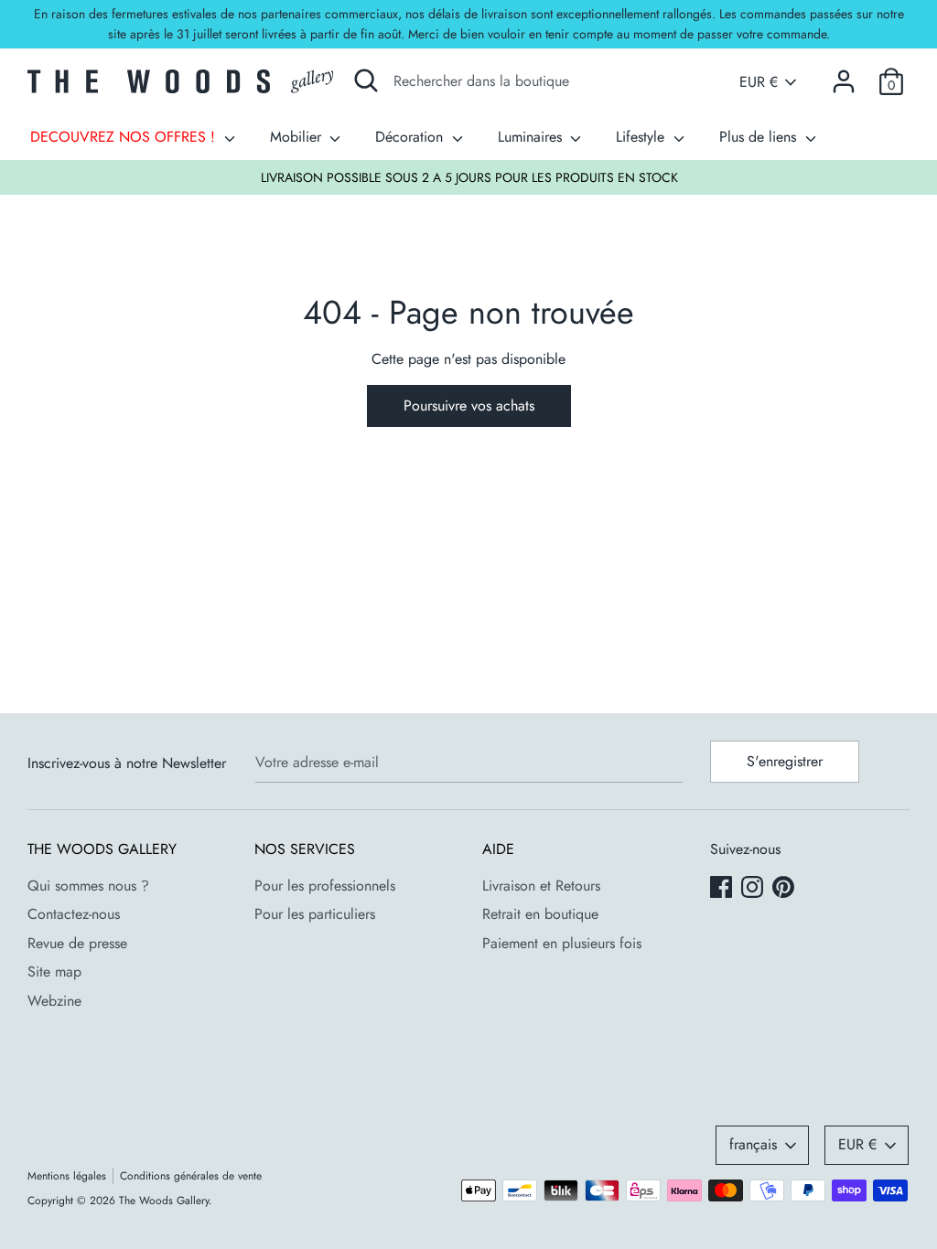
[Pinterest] (785, 888)
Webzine (54, 1000)
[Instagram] (754, 888)
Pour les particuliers (314, 913)
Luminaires (532, 136)
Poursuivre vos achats (469, 405)
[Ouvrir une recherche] (366, 80)
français (753, 1144)
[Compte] (843, 74)
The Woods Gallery (164, 1200)
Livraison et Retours (541, 885)
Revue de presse (77, 943)
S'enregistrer (785, 761)
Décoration (411, 136)
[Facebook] (723, 888)
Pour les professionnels (324, 885)
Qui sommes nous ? (88, 885)
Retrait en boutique (540, 913)
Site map (54, 971)
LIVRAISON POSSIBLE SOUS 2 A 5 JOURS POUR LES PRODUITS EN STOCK (469, 177)
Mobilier (298, 136)
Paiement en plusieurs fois (561, 943)
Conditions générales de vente (191, 1176)
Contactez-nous (73, 913)
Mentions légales (66, 1176)
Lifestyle (642, 136)
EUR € (758, 82)
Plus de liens (760, 136)
